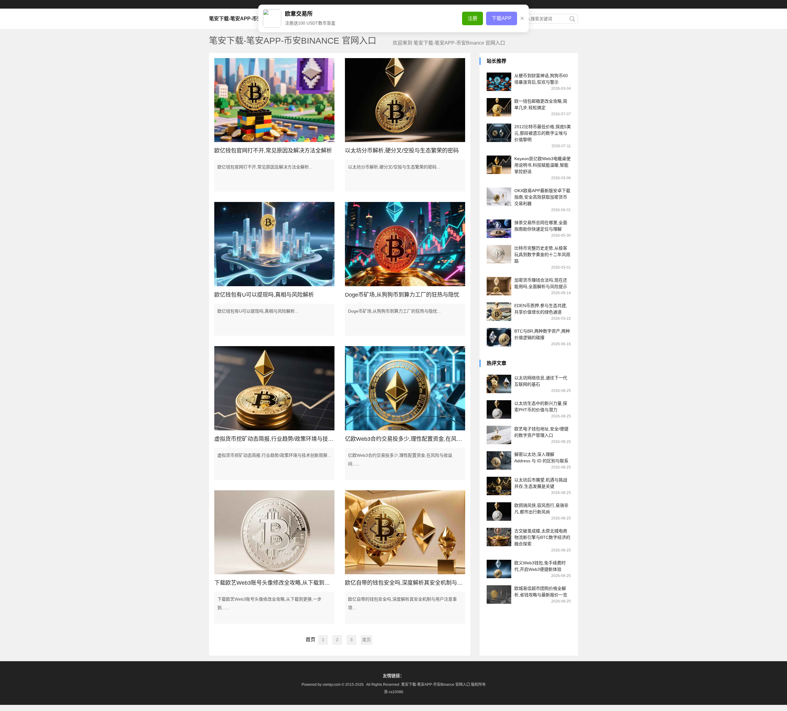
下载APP (502, 18)
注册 (472, 18)
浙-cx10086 (393, 692)
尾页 (366, 639)
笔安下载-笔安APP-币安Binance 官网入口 (255, 18)
